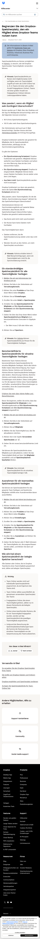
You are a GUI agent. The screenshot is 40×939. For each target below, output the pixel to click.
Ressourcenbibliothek (10, 873)
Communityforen (8, 880)
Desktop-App (7, 775)
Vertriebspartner (8, 886)
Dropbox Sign (24, 794)
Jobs (21, 864)
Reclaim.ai (23, 797)
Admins (7, 64)
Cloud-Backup (8, 837)
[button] (4, 14)
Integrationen (7, 781)
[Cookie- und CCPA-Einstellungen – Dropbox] (20, 927)
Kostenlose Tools (8, 806)
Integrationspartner (9, 889)
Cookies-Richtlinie (26, 828)
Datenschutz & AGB (26, 825)
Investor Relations (26, 868)
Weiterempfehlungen (10, 883)
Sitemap (23, 840)
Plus (21, 775)
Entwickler (6, 876)
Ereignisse (6, 864)
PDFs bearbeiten (8, 841)
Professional (24, 778)
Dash (21, 788)
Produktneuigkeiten (26, 804)
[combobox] (20, 14)
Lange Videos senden (10, 823)
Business (23, 781)
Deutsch (5, 913)
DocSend (23, 791)
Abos (21, 801)
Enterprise (23, 784)
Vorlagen (6, 803)
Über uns (23, 861)
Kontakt (22, 821)
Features (6, 784)
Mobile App (7, 778)
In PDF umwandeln (9, 849)
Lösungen (6, 788)
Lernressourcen (25, 843)
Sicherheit (6, 791)
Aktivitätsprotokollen (9, 133)
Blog (4, 861)
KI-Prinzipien (24, 836)
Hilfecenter (5, 9)
